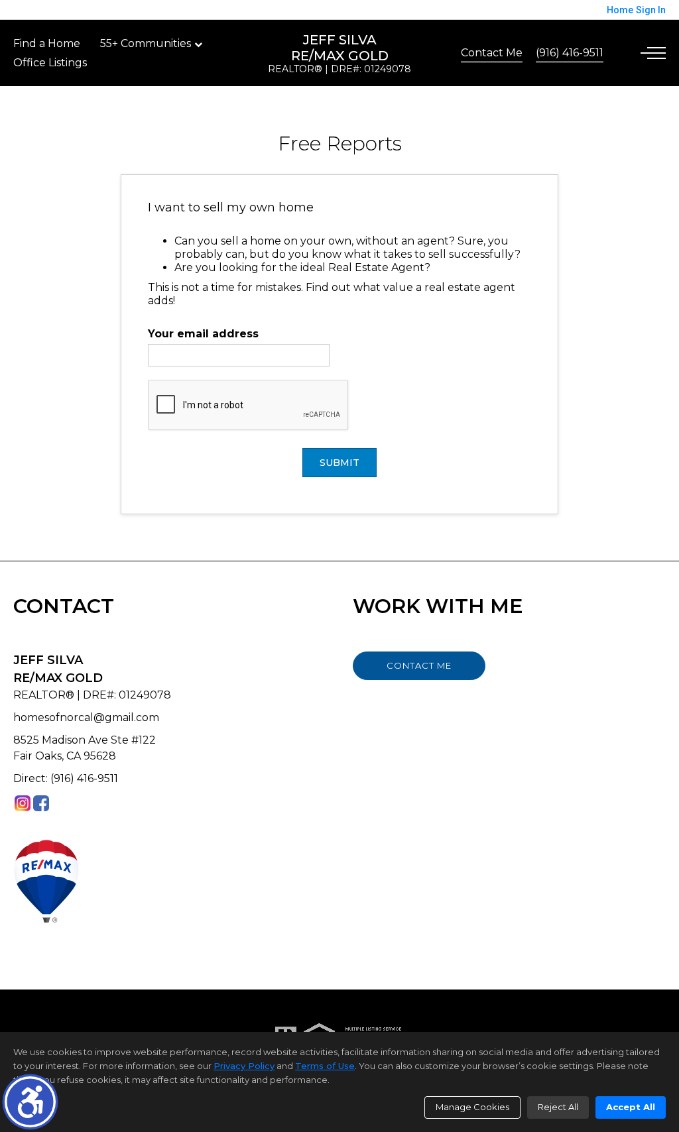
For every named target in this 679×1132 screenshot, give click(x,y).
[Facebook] (41, 803)
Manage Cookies (472, 1107)
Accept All (630, 1107)
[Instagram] (23, 803)
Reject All (558, 1107)
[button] (30, 1101)
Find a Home (46, 43)
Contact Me (492, 52)
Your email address (203, 333)
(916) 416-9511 (569, 52)
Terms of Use (325, 1065)
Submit (339, 463)
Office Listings (50, 62)
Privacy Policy (244, 1065)
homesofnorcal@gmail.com (86, 717)
